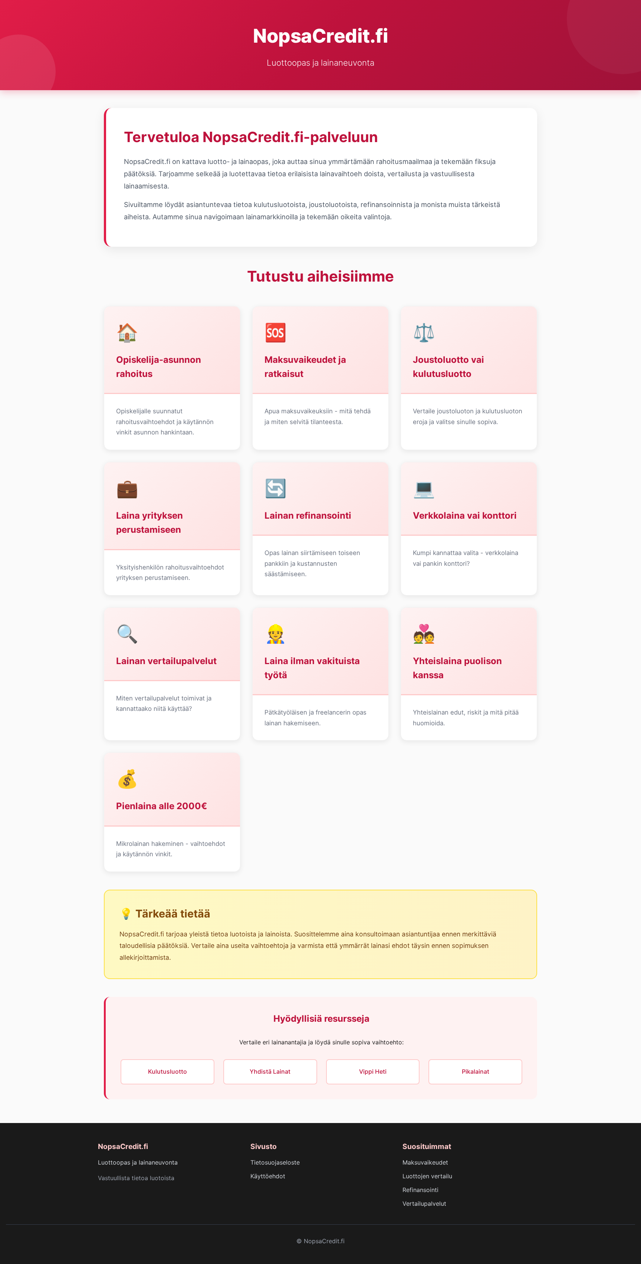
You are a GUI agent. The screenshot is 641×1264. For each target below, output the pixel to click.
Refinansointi (420, 1190)
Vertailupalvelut (424, 1203)
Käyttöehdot (267, 1176)
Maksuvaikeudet (425, 1162)
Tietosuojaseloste (275, 1162)
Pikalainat (475, 1071)
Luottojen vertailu (427, 1176)
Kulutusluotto (167, 1071)
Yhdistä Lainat (270, 1071)
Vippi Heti (373, 1071)
